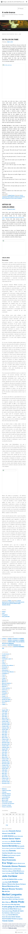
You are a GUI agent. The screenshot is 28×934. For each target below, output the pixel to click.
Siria (3, 913)
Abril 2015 (4, 736)
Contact (9, 29)
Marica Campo (6, 897)
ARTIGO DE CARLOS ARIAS (8, 205)
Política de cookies (12, 928)
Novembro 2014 (6, 744)
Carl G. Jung (8, 602)
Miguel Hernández (19, 899)
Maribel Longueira (12, 894)
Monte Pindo (17, 901)
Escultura (4, 668)
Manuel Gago (5, 798)
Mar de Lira (6, 891)
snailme (4, 645)
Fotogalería (5, 615)
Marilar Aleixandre (15, 897)
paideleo (4, 638)
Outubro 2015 (5, 726)
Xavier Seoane (16, 917)
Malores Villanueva (15, 196)
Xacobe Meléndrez (13, 914)
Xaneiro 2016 (5, 721)
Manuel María (6, 886)
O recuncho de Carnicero (8, 803)
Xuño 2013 (4, 772)
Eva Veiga (7, 862)
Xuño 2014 (4, 752)
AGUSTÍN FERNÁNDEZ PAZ (14, 645)
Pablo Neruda (5, 909)
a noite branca (7, 836)
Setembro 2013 (6, 767)
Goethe (12, 602)
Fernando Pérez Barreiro (8, 672)
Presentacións (5, 698)
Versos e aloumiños (7, 806)
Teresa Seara (17, 913)
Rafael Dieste (13, 909)
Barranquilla (21, 846)
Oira (12, 904)
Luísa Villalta (5, 882)
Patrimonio (4, 689)
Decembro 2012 (6, 781)
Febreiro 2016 (5, 719)
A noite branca (8, 12)
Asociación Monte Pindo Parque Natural (11, 843)
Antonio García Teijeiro (11, 838)
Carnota (12, 850)
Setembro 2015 (6, 728)
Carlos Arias (5, 850)
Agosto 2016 (5, 710)
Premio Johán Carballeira (16, 198)
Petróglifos (4, 693)
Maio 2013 (4, 773)
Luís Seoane (13, 882)
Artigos (9, 195)
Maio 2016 (4, 715)
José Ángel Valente (17, 873)
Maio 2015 (4, 734)
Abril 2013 (4, 775)
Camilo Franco (20, 848)
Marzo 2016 (5, 718)
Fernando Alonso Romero (14, 866)
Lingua (3, 678)
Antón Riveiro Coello (6, 841)
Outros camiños (6, 688)
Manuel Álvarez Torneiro (12, 889)
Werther (8, 604)
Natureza (4, 686)
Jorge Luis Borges (6, 873)
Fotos (3, 675)
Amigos (4, 655)
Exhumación (5, 670)
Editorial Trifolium (6, 793)
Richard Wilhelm (13, 603)
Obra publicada (5, 616)
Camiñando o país (6, 659)
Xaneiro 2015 (5, 741)
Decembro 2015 (6, 723)
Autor (3, 613)
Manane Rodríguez (21, 884)
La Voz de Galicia (8, 879)
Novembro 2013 (6, 763)
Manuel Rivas (15, 886)
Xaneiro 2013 (5, 780)
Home (3, 29)
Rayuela (19, 909)
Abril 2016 (4, 716)
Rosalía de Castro (6, 699)
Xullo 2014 (4, 750)
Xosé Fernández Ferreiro (9, 919)
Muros (3, 904)
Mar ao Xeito (5, 800)
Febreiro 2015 (5, 739)
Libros (3, 676)
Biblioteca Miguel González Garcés (9, 848)
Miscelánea (4, 685)
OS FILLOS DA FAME (10, 39)
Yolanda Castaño (7, 921)
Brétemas (4, 789)
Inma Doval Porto (6, 795)
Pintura (4, 694)
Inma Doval (17, 871)
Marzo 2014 (5, 757)
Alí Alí (13, 833)
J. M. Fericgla (18, 602)
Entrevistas (4, 667)
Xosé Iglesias (19, 918)
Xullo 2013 (4, 770)
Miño (10, 902)
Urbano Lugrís (5, 914)
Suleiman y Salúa (9, 913)
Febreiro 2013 (5, 778)
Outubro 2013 (5, 765)
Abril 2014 (4, 755)
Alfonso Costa (6, 833)
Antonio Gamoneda (18, 836)
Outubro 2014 (5, 745)
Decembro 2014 (6, 742)
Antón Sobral (16, 841)
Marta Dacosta (5, 899)
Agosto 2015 (5, 729)
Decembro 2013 (6, 762)
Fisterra (4, 869)
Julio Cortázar (9, 876)
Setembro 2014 (6, 747)
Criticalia (4, 792)
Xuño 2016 (4, 713)
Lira (15, 879)
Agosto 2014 (5, 749)
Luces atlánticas (6, 797)
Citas (3, 662)
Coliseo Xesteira (17, 853)
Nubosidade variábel (7, 802)
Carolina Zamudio (7, 853)
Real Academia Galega (7, 911)
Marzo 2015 (5, 737)
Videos (3, 704)
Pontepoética (7, 198)
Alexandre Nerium (15, 831)
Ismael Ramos (8, 196)
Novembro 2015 (6, 724)
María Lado (12, 899)
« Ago (6, 825)
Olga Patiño (17, 904)
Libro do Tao (7, 603)
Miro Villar (5, 902)
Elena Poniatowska (9, 860)
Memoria (4, 681)
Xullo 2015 (4, 731)
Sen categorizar (6, 701)
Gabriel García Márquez (7, 871)
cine (3, 660)
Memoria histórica (6, 683)
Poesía (12, 195)
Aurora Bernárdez (9, 845)
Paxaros (4, 691)
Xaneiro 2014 (5, 760)
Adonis (3, 831)
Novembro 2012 (6, 783)
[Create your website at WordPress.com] (14, 1)
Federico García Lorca (19, 863)
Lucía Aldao (20, 879)
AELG (7, 831)
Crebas (3, 663)
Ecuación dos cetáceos (7, 665)
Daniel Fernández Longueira (13, 855)
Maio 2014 (4, 754)
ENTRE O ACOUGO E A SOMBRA (16, 638)
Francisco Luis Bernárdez (14, 869)
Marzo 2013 (5, 776)
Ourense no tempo (6, 805)
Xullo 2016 (4, 711)
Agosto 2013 (5, 768)
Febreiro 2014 (5, 759)
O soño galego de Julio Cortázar (13, 907)
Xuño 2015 (4, 732)
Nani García (8, 904)
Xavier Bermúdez (6, 917)
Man (14, 884)
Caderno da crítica (6, 790)
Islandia (22, 871)
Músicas (4, 680)
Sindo (3, 702)
